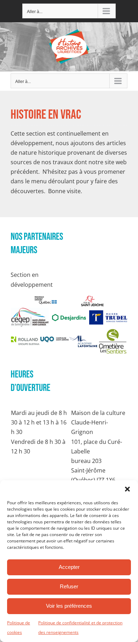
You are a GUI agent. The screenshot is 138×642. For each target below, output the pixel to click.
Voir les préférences (69, 606)
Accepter (69, 567)
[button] (127, 489)
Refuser (69, 586)
